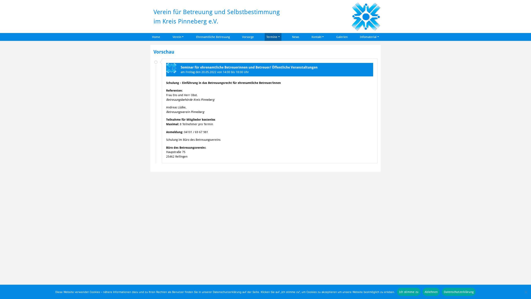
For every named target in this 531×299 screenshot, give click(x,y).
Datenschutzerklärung (459, 292)
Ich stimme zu (408, 292)
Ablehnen (431, 292)
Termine (271, 37)
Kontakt (317, 37)
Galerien (342, 37)
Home (156, 37)
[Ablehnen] (526, 292)
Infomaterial (368, 37)
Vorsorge (248, 37)
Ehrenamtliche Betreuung (213, 37)
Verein (177, 37)
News (295, 37)
